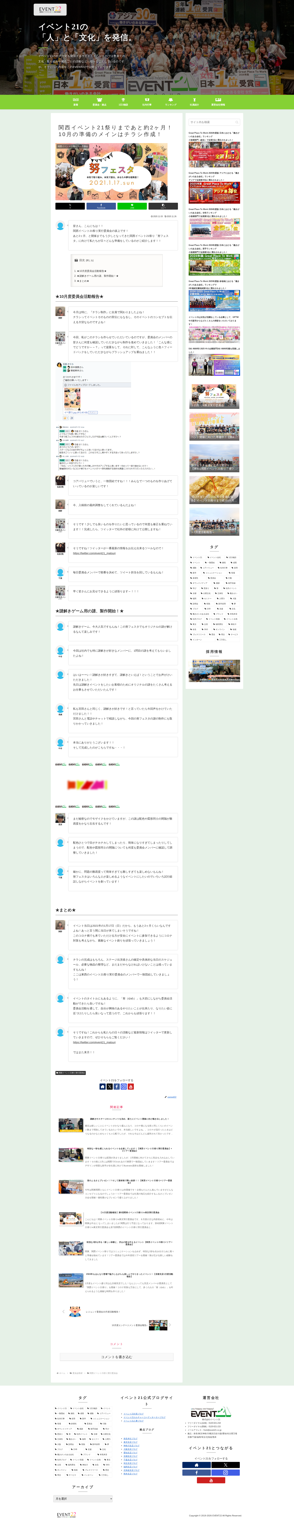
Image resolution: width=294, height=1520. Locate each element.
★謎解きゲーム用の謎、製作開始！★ (98, 275)
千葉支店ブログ (131, 1460)
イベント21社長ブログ (134, 1414)
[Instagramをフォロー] (124, 1087)
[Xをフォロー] (110, 1087)
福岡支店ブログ (131, 1467)
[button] (163, 206)
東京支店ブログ (131, 1442)
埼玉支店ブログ (131, 1463)
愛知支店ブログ (131, 1453)
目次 (82, 260)
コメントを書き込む (116, 1357)
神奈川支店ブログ (131, 1445)
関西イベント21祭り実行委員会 (72, 1073)
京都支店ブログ (131, 1456)
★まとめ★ (83, 280)
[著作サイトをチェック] (103, 1087)
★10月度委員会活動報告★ (92, 271)
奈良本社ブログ (131, 1438)
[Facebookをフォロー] (117, 1087)
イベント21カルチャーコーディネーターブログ (145, 1417)
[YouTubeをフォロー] (131, 1087)
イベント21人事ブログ (134, 1421)
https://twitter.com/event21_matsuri (94, 553)
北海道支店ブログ (131, 1470)
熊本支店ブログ (131, 1474)
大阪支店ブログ (131, 1449)
